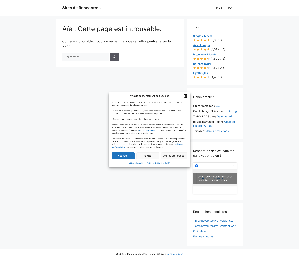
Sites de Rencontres (81, 7)
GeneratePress (174, 253)
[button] (185, 95)
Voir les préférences (174, 155)
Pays (231, 7)
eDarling (231, 111)
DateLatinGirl (225, 116)
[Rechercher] (114, 57)
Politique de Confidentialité (158, 163)
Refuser (147, 155)
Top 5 (219, 7)
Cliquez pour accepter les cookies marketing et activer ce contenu (215, 178)
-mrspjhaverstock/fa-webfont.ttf (213, 220)
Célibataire (200, 231)
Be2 (218, 105)
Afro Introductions (217, 131)
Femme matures (203, 236)
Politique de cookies (136, 163)
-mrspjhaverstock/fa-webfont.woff (214, 225)
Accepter (123, 155)
